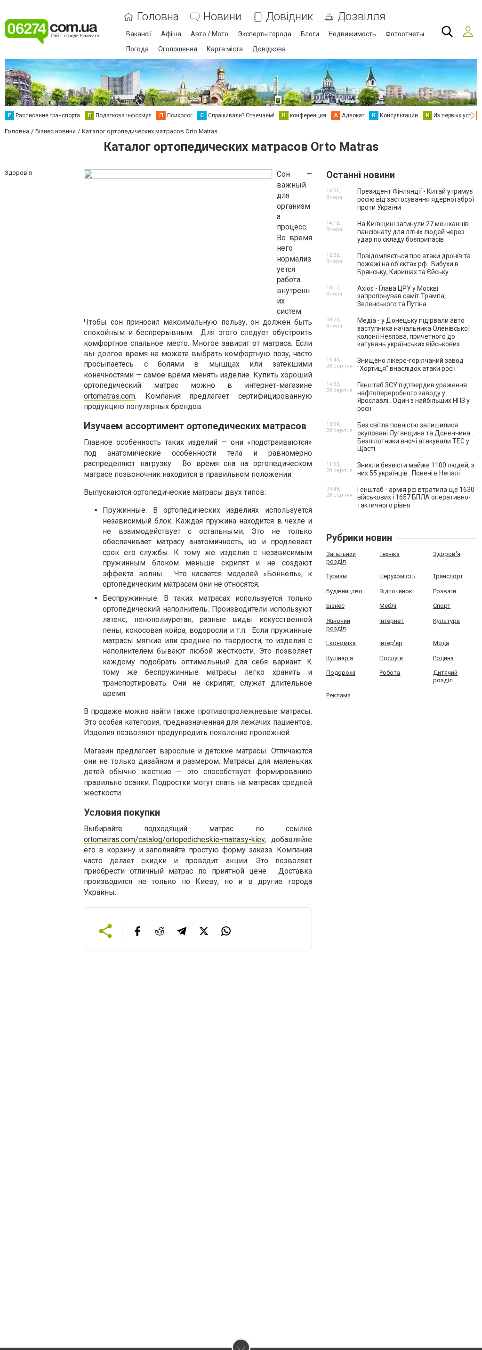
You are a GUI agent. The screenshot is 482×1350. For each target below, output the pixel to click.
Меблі (387, 605)
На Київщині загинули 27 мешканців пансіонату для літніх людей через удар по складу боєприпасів (413, 232)
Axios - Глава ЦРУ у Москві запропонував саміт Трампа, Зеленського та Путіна (401, 296)
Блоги (310, 34)
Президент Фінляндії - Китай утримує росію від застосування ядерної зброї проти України (415, 199)
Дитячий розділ (445, 676)
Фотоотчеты (405, 34)
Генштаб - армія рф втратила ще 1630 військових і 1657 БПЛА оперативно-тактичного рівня (415, 497)
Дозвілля (361, 16)
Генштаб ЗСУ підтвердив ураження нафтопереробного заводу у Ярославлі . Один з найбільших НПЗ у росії (413, 396)
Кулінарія (339, 658)
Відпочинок (395, 591)
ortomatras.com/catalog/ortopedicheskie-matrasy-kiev (174, 839)
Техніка (389, 553)
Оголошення (177, 49)
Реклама (338, 695)
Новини (222, 16)
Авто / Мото (209, 34)
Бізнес (335, 605)
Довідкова (269, 49)
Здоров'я (446, 553)
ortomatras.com (109, 396)
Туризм (336, 576)
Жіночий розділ (338, 624)
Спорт (441, 605)
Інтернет (391, 620)
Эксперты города (264, 34)
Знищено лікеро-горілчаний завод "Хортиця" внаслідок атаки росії (410, 364)
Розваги (444, 591)
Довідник (289, 16)
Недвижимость (352, 34)
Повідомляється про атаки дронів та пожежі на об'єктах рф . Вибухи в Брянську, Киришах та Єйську (414, 264)
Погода (137, 49)
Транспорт (448, 576)
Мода (441, 642)
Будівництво (344, 591)
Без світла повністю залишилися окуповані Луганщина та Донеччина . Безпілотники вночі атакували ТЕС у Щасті (415, 436)
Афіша (171, 34)
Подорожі (340, 672)
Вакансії (139, 34)
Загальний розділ (341, 557)
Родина (443, 658)
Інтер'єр (390, 642)
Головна (158, 16)
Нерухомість (397, 576)
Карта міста (225, 49)
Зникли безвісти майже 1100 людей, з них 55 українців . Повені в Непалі (415, 469)
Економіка (341, 642)
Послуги (391, 658)
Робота (389, 672)
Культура (446, 620)
